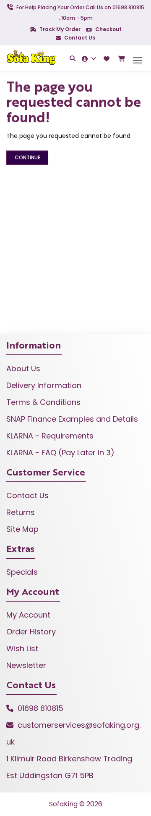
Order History (31, 631)
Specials (22, 572)
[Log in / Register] (90, 58)
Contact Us (79, 37)
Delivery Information (43, 385)
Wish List (22, 648)
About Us (23, 368)
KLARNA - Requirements (50, 435)
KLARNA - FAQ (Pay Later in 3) (60, 452)
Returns (20, 512)
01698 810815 (40, 708)
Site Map (22, 529)
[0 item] (122, 59)
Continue (27, 157)
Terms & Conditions (43, 402)
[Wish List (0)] (108, 58)
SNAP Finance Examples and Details (72, 419)
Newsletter (26, 665)
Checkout (108, 29)
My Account (28, 615)
